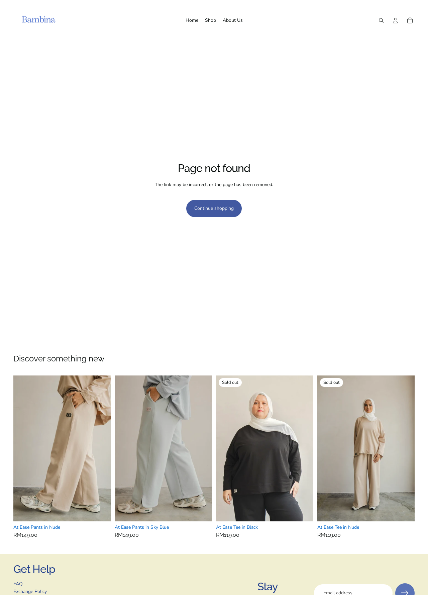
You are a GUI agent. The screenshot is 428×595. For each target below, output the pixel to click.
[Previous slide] (23, 448)
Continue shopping (214, 208)
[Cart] (410, 20)
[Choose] (100, 511)
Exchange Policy (30, 591)
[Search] (381, 20)
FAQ (18, 584)
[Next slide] (101, 448)
